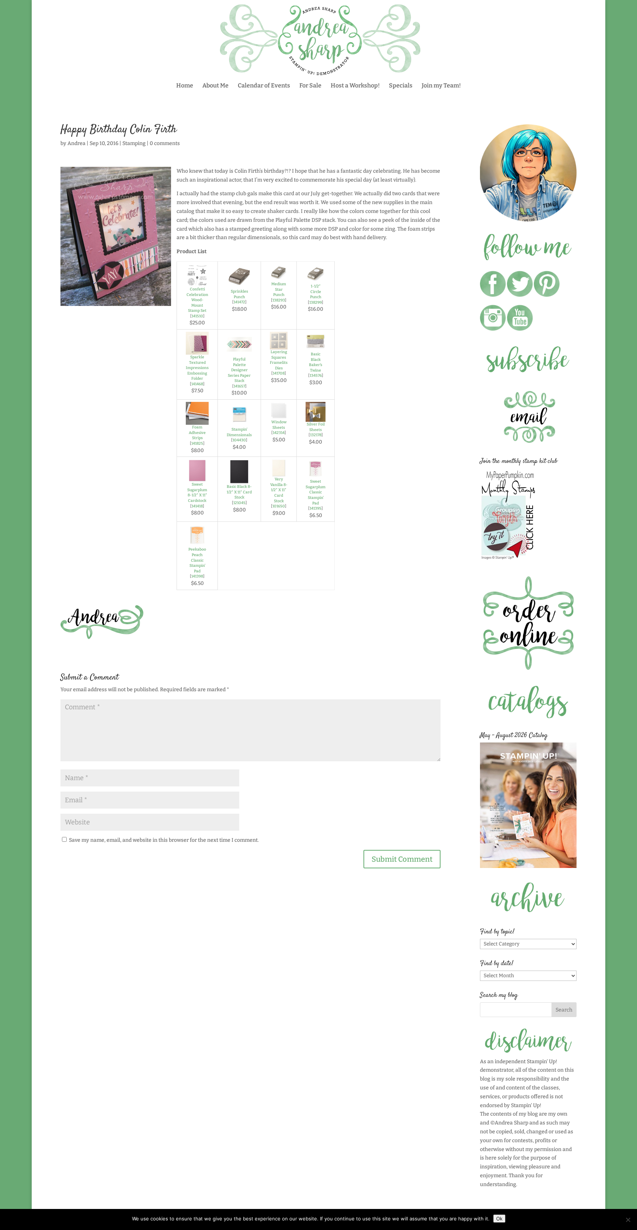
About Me (215, 86)
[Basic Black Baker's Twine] (316, 347)
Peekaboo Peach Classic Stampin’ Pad (197, 560)
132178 (315, 435)
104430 (239, 440)
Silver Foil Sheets (316, 427)
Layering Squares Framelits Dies (279, 360)
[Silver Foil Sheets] (316, 417)
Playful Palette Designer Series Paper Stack (239, 370)
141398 (197, 576)
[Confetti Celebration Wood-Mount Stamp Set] (197, 282)
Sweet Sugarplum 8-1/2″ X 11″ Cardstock (197, 492)
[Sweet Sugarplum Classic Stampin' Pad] (316, 474)
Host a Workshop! (355, 86)
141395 (315, 508)
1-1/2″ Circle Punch (315, 291)
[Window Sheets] (279, 415)
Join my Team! (441, 86)
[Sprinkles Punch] (239, 284)
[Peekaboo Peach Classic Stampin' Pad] (197, 543)
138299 (315, 302)
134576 (316, 375)
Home (184, 86)
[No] (627, 1219)
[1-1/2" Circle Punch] (316, 279)
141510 (197, 316)
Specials (401, 86)
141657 (239, 386)
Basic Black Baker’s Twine (315, 362)
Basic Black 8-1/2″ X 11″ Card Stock (239, 492)
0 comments (165, 143)
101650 (278, 506)
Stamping (134, 143)
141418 (197, 506)
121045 (239, 502)
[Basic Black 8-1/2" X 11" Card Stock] (239, 479)
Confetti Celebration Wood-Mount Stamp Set (197, 300)
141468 (197, 384)
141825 (197, 443)
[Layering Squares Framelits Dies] (279, 345)
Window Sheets (278, 425)
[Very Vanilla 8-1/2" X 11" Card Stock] (279, 472)
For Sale (310, 86)
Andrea (76, 143)
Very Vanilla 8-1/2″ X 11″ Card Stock (279, 490)
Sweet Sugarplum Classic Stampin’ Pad (316, 492)
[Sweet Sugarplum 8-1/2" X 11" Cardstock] (197, 477)
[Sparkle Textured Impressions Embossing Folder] (197, 350)
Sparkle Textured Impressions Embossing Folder (197, 368)
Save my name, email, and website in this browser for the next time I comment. (164, 840)
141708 (279, 373)
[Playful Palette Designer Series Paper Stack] (239, 352)
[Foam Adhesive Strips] (197, 420)
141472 (239, 302)
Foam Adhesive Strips (197, 432)
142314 (279, 432)
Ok (499, 1219)
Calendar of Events (264, 86)
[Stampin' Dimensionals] (239, 422)
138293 (278, 300)
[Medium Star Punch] (279, 277)
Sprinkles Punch (239, 294)
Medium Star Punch (278, 289)
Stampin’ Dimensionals (239, 432)
